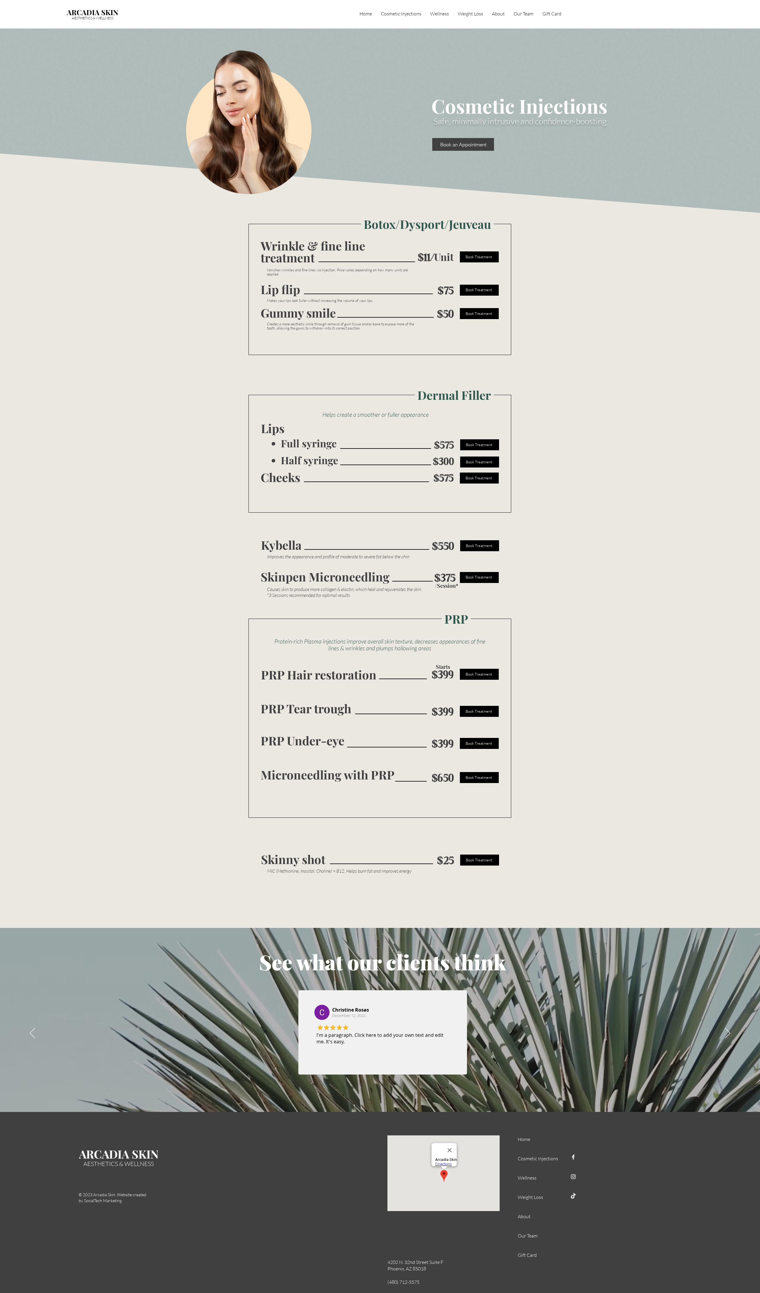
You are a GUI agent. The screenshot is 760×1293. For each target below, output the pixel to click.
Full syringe (309, 443)
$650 (443, 778)
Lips (272, 428)
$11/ (426, 257)
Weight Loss (530, 1197)
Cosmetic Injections (531, 1159)
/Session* (446, 585)
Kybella (281, 545)
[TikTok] (573, 1196)
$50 (445, 314)
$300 (443, 461)
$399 (443, 674)
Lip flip (280, 289)
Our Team (528, 1236)
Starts (443, 666)
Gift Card (527, 1255)
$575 (444, 444)
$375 (444, 578)
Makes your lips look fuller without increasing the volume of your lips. (320, 300)
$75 (446, 290)
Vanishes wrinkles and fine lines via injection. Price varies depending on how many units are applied (337, 271)
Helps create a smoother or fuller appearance (375, 414)
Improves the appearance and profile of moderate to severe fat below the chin (338, 557)
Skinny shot (293, 859)
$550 (443, 546)
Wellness (527, 1178)
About (524, 1216)
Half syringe (309, 460)
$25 (445, 860)
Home (524, 1139)
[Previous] (32, 1033)
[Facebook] (573, 1157)
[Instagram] (573, 1176)
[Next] (727, 1033)
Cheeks (280, 477)
